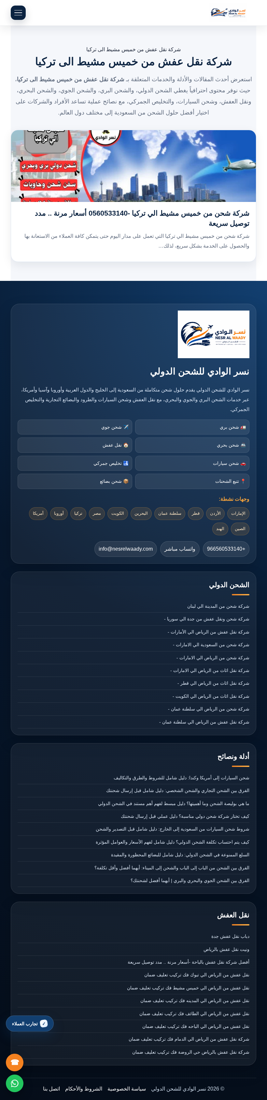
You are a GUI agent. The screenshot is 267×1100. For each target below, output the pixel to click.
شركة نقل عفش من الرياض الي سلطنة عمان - (204, 722)
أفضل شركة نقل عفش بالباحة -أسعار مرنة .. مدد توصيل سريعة (188, 962)
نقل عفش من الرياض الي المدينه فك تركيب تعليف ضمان (194, 1000)
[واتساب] (14, 1083)
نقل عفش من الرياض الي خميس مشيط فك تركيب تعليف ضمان (188, 987)
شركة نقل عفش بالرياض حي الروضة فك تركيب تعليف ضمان (190, 1052)
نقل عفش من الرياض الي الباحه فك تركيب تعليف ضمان (195, 1026)
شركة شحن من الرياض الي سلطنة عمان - (208, 708)
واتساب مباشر (179, 549)
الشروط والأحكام (83, 1089)
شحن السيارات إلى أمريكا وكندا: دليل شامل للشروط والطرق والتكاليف (181, 777)
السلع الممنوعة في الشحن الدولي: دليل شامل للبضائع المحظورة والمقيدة (180, 854)
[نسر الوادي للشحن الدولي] (228, 12)
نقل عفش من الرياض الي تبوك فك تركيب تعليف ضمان (196, 974)
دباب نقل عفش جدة (230, 936)
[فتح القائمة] (18, 13)
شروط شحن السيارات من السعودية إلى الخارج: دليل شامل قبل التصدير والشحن (172, 829)
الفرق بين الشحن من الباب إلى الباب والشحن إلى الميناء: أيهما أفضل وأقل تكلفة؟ (171, 867)
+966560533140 (226, 549)
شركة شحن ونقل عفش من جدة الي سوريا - (206, 618)
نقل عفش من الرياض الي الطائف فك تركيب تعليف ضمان (194, 1013)
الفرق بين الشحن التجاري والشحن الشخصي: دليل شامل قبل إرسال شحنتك (177, 790)
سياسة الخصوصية (126, 1089)
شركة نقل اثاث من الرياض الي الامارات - (209, 670)
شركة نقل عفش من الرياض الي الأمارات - (208, 631)
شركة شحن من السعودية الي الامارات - (211, 644)
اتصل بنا (51, 1089)
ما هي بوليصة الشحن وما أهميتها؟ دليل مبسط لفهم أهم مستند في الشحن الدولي (173, 803)
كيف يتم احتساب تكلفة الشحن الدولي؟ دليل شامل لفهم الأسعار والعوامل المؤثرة (172, 842)
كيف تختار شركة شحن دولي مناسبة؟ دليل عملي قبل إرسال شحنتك (185, 816)
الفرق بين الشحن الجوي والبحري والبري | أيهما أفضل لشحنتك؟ (190, 880)
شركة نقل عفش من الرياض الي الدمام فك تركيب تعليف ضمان (189, 1039)
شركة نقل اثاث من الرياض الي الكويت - (211, 696)
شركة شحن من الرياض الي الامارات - (212, 657)
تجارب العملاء (25, 1023)
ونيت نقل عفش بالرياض (226, 949)
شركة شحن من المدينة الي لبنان (218, 606)
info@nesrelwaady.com (126, 549)
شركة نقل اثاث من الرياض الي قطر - (213, 683)
